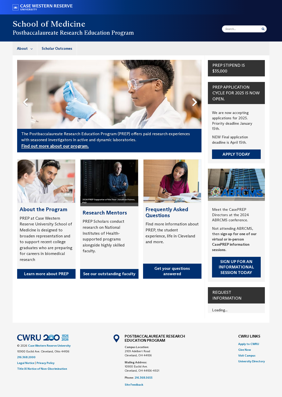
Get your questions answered (172, 271)
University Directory (251, 361)
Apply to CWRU (248, 344)
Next (195, 95)
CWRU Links (249, 336)
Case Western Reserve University (49, 345)
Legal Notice (25, 363)
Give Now (244, 350)
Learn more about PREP (46, 273)
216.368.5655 (144, 377)
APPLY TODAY (236, 154)
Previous (26, 95)
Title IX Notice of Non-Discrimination (42, 369)
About (22, 48)
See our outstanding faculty (109, 273)
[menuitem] (25, 48)
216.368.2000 (26, 357)
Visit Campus (246, 355)
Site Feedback (134, 384)
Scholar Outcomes (57, 48)
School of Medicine (49, 24)
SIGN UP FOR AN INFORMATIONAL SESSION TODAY (236, 267)
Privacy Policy (46, 363)
